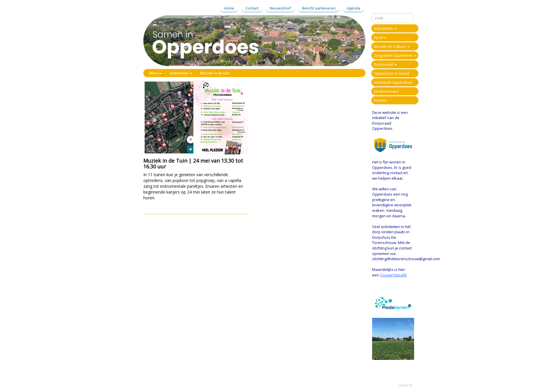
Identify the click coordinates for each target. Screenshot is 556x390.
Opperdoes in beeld (391, 73)
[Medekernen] (394, 302)
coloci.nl (405, 385)
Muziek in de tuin (215, 73)
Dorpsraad (384, 64)
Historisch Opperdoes (393, 82)
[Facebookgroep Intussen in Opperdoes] (393, 338)
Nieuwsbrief (280, 8)
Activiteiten (384, 28)
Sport (378, 37)
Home (229, 8)
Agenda (353, 8)
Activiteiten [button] (180, 73)
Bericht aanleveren (319, 8)
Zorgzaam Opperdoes (394, 55)
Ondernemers (386, 91)
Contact (252, 8)
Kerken (380, 100)
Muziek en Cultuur (390, 46)
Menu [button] (154, 73)
